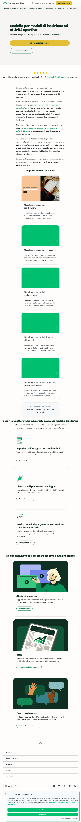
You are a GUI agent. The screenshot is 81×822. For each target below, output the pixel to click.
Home (6, 8)
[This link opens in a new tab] (54, 786)
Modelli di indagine (19, 8)
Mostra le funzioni (25, 461)
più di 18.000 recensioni (59, 77)
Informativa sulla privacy (58, 802)
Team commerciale (41, 3)
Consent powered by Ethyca (68, 818)
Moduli (32, 8)
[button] (40, 752)
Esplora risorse (24, 609)
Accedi (51, 3)
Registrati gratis (64, 3)
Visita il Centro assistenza (28, 726)
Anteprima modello (21, 51)
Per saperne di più (25, 543)
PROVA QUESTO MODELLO (39, 43)
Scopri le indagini (25, 499)
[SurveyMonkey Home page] (13, 3)
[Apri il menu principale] (75, 3)
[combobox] (10, 785)
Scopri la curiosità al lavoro (29, 667)
